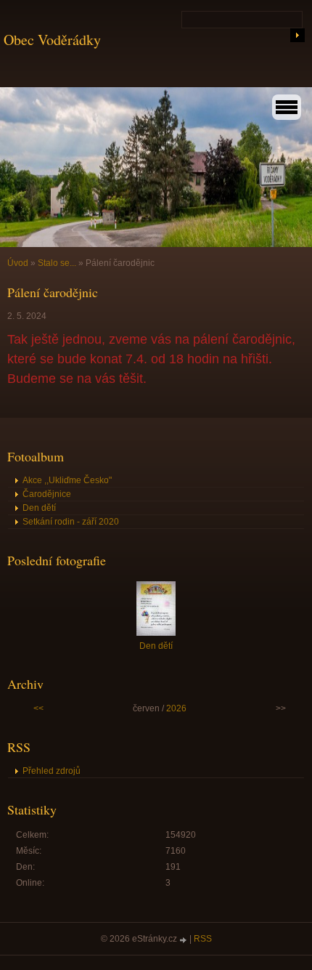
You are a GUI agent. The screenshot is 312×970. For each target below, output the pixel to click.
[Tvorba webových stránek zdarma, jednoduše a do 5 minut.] (184, 940)
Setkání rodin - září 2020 (70, 522)
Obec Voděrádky (52, 39)
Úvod (17, 263)
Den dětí (39, 508)
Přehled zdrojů (51, 771)
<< (38, 708)
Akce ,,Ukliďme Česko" (67, 480)
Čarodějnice (46, 494)
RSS (203, 939)
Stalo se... (57, 263)
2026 (176, 708)
